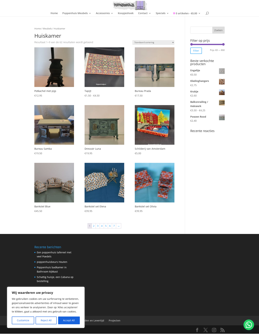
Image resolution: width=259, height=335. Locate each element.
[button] (248, 325)
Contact (143, 13)
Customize (23, 320)
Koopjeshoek (126, 13)
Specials (160, 13)
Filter (196, 50)
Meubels (47, 28)
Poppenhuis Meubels (75, 13)
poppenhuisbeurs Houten (52, 262)
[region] (46, 307)
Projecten (114, 320)
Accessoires (103, 13)
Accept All (69, 320)
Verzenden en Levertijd (90, 320)
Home (54, 13)
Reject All (46, 320)
